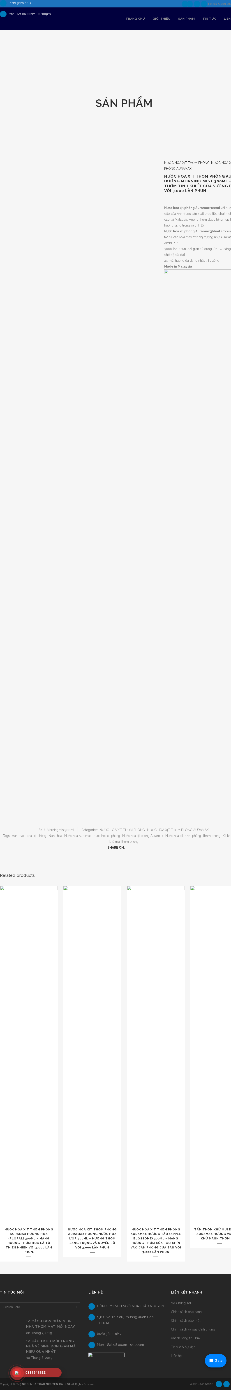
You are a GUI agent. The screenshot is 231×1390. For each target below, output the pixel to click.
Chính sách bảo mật (185, 1320)
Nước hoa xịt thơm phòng (183, 836)
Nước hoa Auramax (77, 836)
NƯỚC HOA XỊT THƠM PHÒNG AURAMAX (178, 830)
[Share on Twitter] (132, 847)
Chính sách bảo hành (186, 1312)
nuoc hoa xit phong (107, 836)
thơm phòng (211, 836)
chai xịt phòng (36, 836)
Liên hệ (176, 1356)
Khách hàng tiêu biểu (186, 1338)
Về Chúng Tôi (181, 1303)
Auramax (18, 836)
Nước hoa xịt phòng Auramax (142, 836)
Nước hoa (55, 836)
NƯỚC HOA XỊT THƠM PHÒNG (187, 163)
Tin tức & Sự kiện (183, 1347)
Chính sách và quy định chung (193, 1329)
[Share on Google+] (137, 847)
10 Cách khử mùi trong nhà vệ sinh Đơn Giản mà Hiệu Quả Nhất (51, 1346)
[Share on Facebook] (128, 847)
